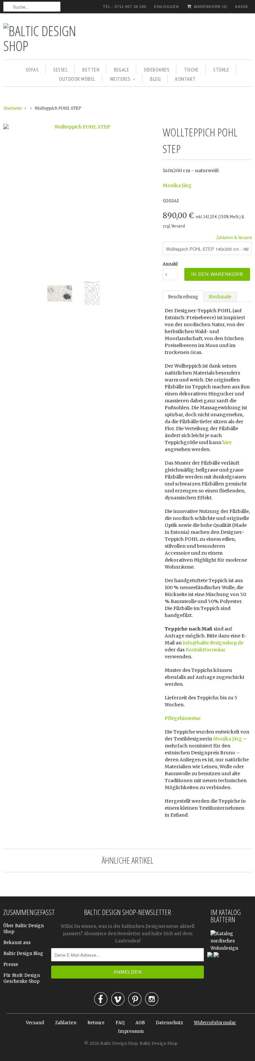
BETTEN (90, 69)
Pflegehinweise (183, 718)
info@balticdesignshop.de (213, 643)
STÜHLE (221, 69)
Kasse (241, 7)
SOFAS (32, 69)
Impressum (131, 1031)
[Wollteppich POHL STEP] (79, 127)
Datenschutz (169, 1023)
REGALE (121, 69)
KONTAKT (185, 79)
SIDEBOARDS (156, 69)
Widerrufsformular (215, 1023)
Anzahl (170, 264)
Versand (35, 1023)
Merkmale (220, 297)
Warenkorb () (210, 7)
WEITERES (120, 79)
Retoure (96, 1023)
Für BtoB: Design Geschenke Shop (21, 978)
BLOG (155, 79)
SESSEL (60, 69)
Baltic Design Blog (23, 953)
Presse (10, 964)
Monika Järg (177, 185)
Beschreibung (183, 297)
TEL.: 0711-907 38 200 (124, 7)
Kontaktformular (205, 650)
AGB (140, 1023)
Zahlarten (65, 1023)
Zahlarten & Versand (234, 237)
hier (227, 442)
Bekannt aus (17, 942)
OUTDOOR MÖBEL (77, 79)
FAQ (120, 1023)
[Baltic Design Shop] (49, 38)
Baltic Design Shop (119, 1043)
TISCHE (191, 69)
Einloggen (166, 7)
